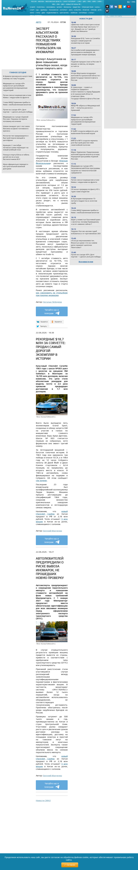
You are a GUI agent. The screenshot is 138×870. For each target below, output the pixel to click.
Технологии (53, 10)
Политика (41, 7)
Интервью (83, 13)
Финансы (67, 7)
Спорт (32, 10)
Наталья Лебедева (52, 302)
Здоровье (43, 10)
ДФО (62, 4)
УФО (53, 4)
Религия (86, 10)
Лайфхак (73, 13)
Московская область (53, 1)
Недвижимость (52, 13)
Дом (43, 13)
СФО (58, 4)
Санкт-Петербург (69, 1)
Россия (34, 1)
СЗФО (79, 1)
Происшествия (87, 7)
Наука (97, 7)
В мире (32, 7)
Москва (41, 1)
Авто (71, 10)
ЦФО (84, 1)
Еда (37, 10)
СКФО (99, 1)
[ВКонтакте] (42, 321)
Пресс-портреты (36, 15)
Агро (99, 10)
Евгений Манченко (52, 530)
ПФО (89, 1)
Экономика (50, 7)
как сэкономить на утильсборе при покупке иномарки (52, 294)
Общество (76, 7)
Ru (128, 2)
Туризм (93, 10)
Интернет (63, 10)
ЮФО (94, 1)
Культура (77, 10)
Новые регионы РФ (73, 4)
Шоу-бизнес (64, 13)
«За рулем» (41, 480)
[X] (42, 325)
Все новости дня (86, 262)
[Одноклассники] (57, 321)
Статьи (91, 13)
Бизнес (59, 7)
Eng (133, 2)
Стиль (38, 13)
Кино (32, 13)
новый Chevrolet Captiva (52, 512)
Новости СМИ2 (43, 800)
